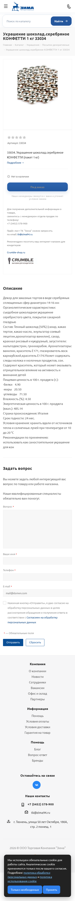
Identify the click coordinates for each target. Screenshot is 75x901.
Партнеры (37, 699)
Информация (37, 708)
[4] (21, 137)
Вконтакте (37, 785)
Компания (37, 664)
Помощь (38, 716)
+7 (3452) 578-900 (41, 804)
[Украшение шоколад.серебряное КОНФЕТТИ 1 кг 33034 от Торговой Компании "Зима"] (37, 84)
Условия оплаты (37, 721)
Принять (51, 889)
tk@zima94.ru (25, 234)
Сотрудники (37, 682)
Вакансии (37, 688)
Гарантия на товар (37, 732)
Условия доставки (37, 727)
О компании (37, 671)
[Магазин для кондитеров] (22, 260)
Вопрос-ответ (37, 755)
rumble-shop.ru (16, 252)
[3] (17, 137)
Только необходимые (25, 889)
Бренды (37, 760)
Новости (38, 676)
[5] (24, 137)
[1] (9, 137)
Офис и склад (37, 693)
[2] (13, 137)
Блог (37, 749)
